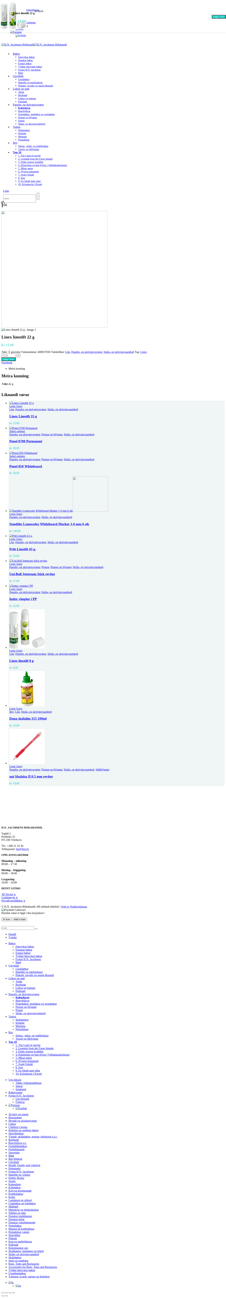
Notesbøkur (15, 1225)
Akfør (21, 92)
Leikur (12, 1123)
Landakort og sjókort (20, 1200)
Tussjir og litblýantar (28, 149)
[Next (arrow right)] (6, 1295)
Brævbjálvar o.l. (17, 1142)
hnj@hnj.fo (22, 849)
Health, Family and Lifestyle (24, 1165)
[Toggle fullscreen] (6, 1292)
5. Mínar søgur (25, 168)
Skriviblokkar (16, 1133)
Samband (21, 1089)
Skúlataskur (24, 130)
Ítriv (15, 142)
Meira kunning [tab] (16, 368)
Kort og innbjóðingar (20, 1241)
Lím (67, 351)
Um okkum (14, 1079)
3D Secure (8, 894)
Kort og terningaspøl (19, 1190)
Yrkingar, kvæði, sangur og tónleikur (29, 1276)
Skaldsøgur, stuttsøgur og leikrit (26, 1251)
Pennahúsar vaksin (18, 1232)
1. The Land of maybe (29, 155)
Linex (143, 351)
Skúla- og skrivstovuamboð (118, 351)
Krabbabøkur (15, 1193)
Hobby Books (16, 1177)
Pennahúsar (23, 139)
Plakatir (12, 1238)
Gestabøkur (23, 79)
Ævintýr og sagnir (18, 1114)
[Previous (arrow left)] (2, 1295)
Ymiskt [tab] (12, 937)
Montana (22, 136)
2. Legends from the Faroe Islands (35, 159)
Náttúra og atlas (17, 1212)
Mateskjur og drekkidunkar (23, 1209)
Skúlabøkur (14, 1257)
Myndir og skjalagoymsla (22, 1120)
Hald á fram (20, 919)
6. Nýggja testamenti (28, 171)
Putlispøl (20, 991)
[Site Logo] (34, 44)
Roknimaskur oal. (18, 1247)
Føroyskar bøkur (26, 57)
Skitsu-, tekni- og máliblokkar (33, 146)
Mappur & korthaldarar (21, 1228)
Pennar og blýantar (27, 117)
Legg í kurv (219, 16)
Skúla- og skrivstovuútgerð (31, 124)
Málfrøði (13, 1206)
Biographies (15, 1117)
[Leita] (38, 196)
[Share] (9, 1292)
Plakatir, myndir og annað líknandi (35, 85)
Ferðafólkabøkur (17, 1146)
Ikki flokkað (15, 1158)
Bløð (18, 962)
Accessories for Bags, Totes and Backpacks (32, 1266)
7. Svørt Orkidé (26, 174)
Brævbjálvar (24, 111)
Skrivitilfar (14, 1235)
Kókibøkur (14, 1187)
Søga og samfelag (18, 1260)
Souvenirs (14, 1152)
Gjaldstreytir (9, 897)
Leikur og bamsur (27, 98)
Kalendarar (14, 1184)
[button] (6, 190)
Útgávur (20, 1102)
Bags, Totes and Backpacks (23, 1263)
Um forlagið (22, 1098)
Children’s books (17, 1127)
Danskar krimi (16, 1219)
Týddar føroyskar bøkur (30, 66)
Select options (17, 431)
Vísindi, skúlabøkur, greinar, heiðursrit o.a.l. (32, 1136)
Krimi (11, 1197)
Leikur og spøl (21, 88)
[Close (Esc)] (13, 1292)
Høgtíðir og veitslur (19, 1174)
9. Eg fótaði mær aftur (29, 181)
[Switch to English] (21, 35)
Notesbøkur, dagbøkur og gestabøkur (36, 114)
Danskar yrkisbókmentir (21, 1222)
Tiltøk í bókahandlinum (28, 1082)
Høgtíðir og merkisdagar (30, 82)
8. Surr (21, 178)
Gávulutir (18, 76)
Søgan (19, 1086)
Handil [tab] (12, 934)
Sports (12, 1181)
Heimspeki (14, 1168)
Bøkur (16, 53)
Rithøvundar (15, 1092)
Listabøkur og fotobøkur (22, 1203)
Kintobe (22, 133)
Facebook (6, 362)
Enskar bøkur (25, 63)
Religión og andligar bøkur (23, 1130)
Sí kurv (6, 919)
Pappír (21, 120)
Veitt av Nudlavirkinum (74, 906)
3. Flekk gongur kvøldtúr (30, 162)
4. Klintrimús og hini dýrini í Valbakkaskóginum (42, 165)
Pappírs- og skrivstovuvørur (28, 104)
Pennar (45, 567)
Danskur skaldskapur (20, 1216)
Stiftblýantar (102, 769)
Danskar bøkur (25, 60)
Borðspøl (22, 95)
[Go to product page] (116, 403)
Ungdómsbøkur (17, 1273)
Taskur (16, 126)
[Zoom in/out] (2, 1292)
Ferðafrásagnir (16, 1149)
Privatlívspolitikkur (13, 900)
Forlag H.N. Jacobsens (29, 70)
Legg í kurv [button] (15, 406)
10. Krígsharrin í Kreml (30, 184)
